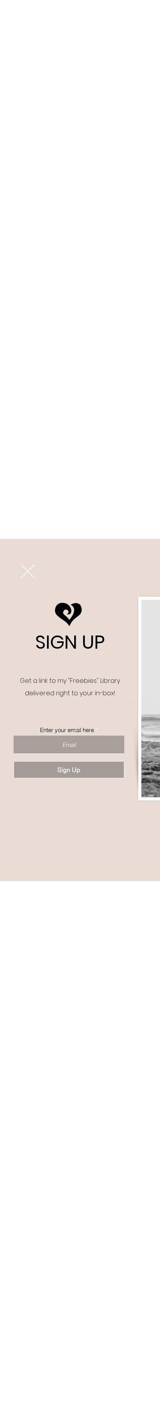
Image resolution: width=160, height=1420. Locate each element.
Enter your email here (67, 730)
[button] (28, 571)
